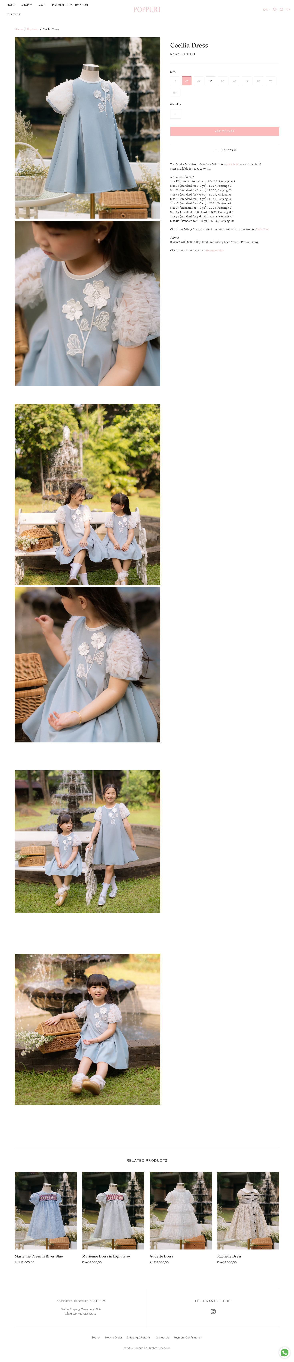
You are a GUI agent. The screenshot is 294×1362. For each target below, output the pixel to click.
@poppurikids (215, 250)
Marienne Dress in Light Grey (106, 1256)
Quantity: (176, 104)
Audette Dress (161, 1256)
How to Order (113, 1337)
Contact (13, 14)
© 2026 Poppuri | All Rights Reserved (146, 1348)
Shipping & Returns (138, 1337)
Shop (25, 4)
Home (11, 4)
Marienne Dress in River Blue (39, 1256)
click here (232, 164)
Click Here (262, 229)
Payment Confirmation (70, 4)
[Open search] (275, 10)
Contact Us (162, 1337)
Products (33, 29)
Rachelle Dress (229, 1256)
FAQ (40, 4)
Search (96, 1337)
